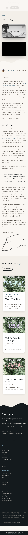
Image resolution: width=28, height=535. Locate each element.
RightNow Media (7, 500)
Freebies (4, 484)
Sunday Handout (7, 493)
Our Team (4, 464)
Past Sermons (5, 475)
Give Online (5, 491)
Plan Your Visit (5, 450)
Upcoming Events (6, 496)
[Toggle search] (21, 7)
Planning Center (7, 498)
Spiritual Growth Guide (7, 480)
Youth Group (5, 457)
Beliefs (3, 461)
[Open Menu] (7, 7)
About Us (4, 448)
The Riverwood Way (7, 459)
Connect (4, 466)
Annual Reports (6, 505)
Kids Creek (4, 452)
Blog (3, 477)
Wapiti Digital (16, 522)
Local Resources (6, 482)
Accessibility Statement (18, 515)
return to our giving (8, 138)
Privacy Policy (5, 515)
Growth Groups (6, 454)
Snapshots (4, 502)
